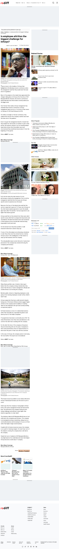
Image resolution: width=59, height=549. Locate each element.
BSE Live (2, 528)
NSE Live (2, 529)
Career (12, 531)
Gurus (38, 2)
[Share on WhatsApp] (22, 546)
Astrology (46, 522)
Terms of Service (21, 542)
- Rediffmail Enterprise (32, 513)
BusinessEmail (34, 2)
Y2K (22, 346)
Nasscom (15, 255)
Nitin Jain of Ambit (6, 346)
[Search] (53, 3)
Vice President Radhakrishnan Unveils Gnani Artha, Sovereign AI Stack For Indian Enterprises (45, 131)
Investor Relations (29, 542)
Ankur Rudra (14, 346)
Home (17, 2)
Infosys (3, 255)
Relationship (13, 533)
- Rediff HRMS (30, 516)
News (23, 2)
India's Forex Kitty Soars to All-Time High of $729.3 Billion (44, 127)
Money (28, 2)
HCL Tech (7, 255)
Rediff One (29, 511)
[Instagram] (30, 546)
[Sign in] (57, 3)
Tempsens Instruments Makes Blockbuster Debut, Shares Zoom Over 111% (44, 123)
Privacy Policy (13, 542)
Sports (45, 514)
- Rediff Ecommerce (31, 514)
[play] (44, 163)
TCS (11, 255)
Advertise (9, 542)
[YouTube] (33, 546)
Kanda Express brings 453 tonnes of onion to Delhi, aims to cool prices (44, 134)
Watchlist (3, 533)
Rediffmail (29, 509)
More (43, 2)
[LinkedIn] (36, 546)
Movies (45, 513)
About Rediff (2, 542)
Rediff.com (46, 542)
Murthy (19, 346)
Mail (19, 2)
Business (7, 32)
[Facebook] (28, 546)
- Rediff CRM (30, 518)
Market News (3, 531)
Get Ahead (46, 518)
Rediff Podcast (47, 524)
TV (40, 2)
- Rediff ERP (29, 520)
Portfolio (2, 535)
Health (12, 528)
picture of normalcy (16, 109)
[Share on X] (25, 546)
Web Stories (35, 156)
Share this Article (25, 45)
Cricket (45, 516)
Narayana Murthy (5, 141)
